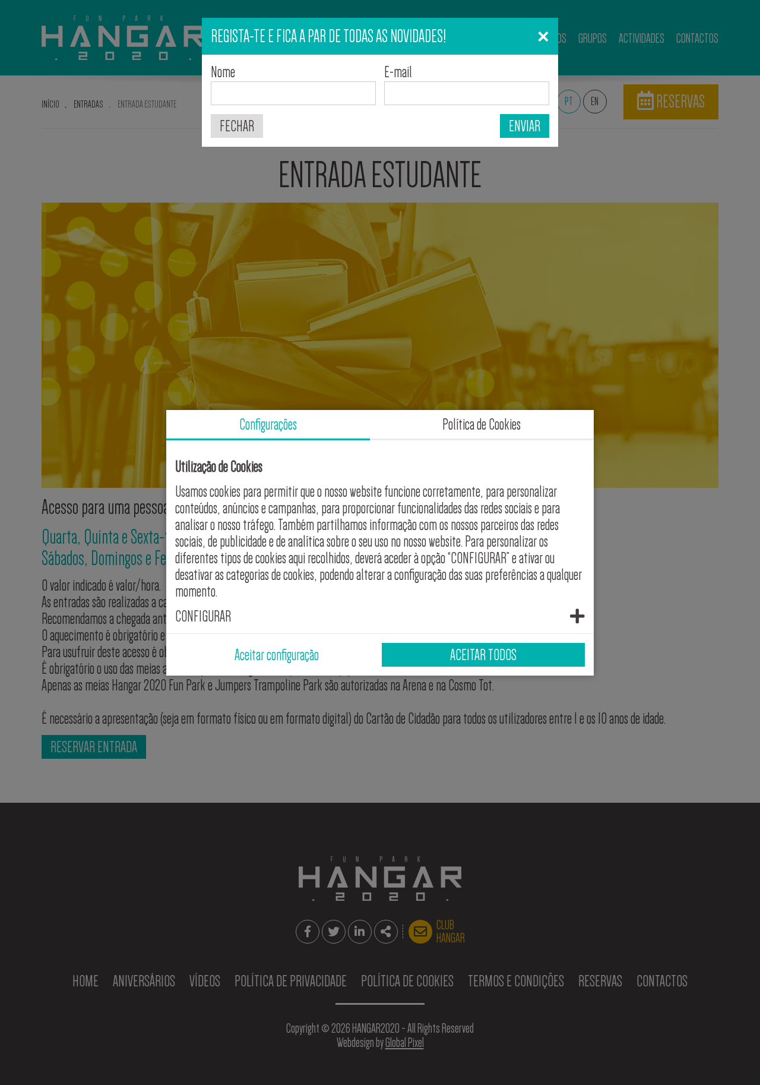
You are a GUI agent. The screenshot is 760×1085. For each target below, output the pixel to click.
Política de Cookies (481, 424)
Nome (223, 72)
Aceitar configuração (277, 654)
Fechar (237, 126)
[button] (380, 616)
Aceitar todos (483, 654)
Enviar (524, 126)
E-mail (398, 72)
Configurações (268, 424)
